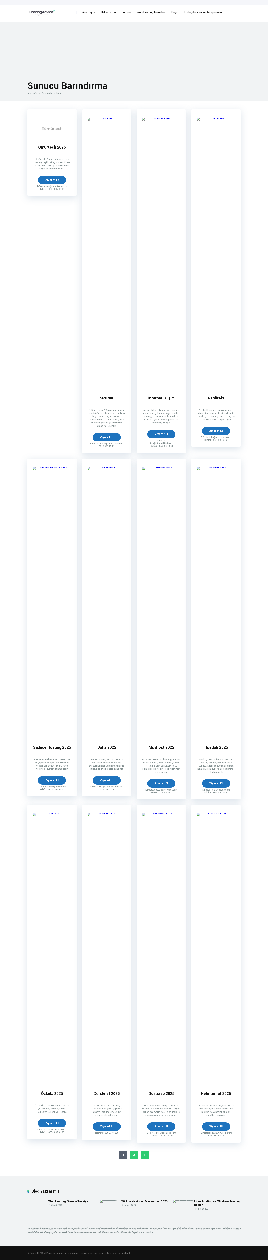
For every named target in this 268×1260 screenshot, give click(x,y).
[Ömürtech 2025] (52, 138)
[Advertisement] (134, 47)
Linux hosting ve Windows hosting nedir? (217, 1203)
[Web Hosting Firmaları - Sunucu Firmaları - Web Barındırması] (41, 11)
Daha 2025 (106, 747)
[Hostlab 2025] (216, 467)
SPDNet (107, 398)
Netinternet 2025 (216, 1093)
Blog (174, 12)
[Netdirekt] (216, 117)
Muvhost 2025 (161, 747)
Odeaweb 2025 (161, 1093)
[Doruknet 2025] (107, 813)
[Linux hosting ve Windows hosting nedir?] (183, 1199)
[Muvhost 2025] (161, 467)
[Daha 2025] (107, 467)
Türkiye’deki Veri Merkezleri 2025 (144, 1201)
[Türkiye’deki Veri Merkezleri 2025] (110, 1199)
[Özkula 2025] (52, 813)
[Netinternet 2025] (216, 813)
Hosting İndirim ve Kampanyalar (202, 12)
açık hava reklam (102, 1253)
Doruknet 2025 (107, 1093)
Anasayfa (32, 93)
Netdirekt (216, 398)
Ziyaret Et (52, 180)
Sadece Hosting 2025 (52, 747)
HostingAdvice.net (39, 1228)
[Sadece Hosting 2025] (52, 467)
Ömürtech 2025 (52, 147)
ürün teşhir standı (121, 1253)
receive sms (86, 1253)
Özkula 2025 (52, 1093)
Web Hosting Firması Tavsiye (68, 1201)
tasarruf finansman (68, 1253)
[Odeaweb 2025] (161, 813)
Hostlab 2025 (216, 747)
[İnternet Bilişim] (161, 117)
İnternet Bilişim (161, 398)
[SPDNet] (107, 117)
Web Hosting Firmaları (151, 12)
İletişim (126, 12)
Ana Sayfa (88, 12)
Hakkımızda (108, 12)
